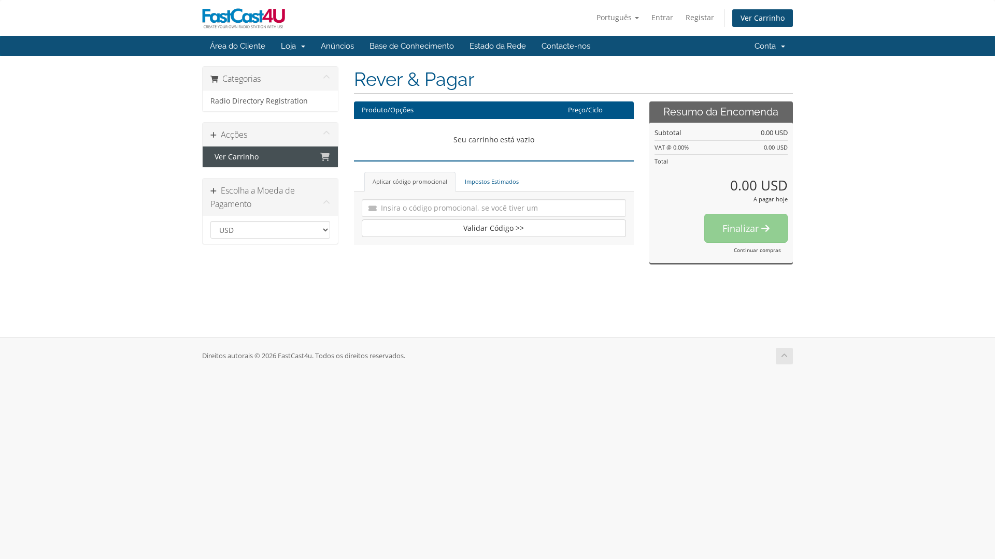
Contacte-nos (566, 46)
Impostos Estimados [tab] (492, 181)
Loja (290, 46)
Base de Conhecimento (411, 46)
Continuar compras (757, 250)
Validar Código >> (493, 228)
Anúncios (337, 46)
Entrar (662, 17)
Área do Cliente (237, 46)
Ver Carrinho (763, 18)
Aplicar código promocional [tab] (410, 181)
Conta (767, 46)
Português (615, 17)
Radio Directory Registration (259, 101)
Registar (700, 17)
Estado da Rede (498, 46)
